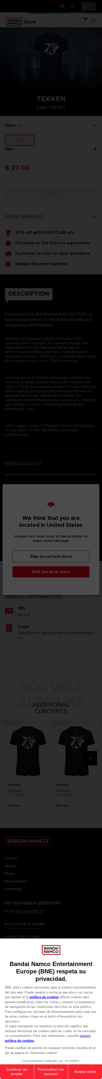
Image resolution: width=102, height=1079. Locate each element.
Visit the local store (51, 571)
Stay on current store (51, 556)
